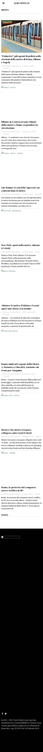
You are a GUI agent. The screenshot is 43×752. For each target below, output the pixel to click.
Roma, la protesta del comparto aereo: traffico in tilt (18, 489)
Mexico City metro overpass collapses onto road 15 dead (16, 431)
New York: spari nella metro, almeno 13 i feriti (20, 246)
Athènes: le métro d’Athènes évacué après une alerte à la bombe (20, 307)
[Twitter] (5, 713)
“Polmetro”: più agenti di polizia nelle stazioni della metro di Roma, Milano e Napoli (21, 59)
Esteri (37, 252)
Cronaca (6, 68)
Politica (38, 494)
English (38, 436)
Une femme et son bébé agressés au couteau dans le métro (20, 189)
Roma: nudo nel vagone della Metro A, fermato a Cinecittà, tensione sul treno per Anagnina (20, 367)
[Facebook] (2, 713)
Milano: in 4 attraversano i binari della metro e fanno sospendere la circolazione (19, 125)
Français (38, 194)
